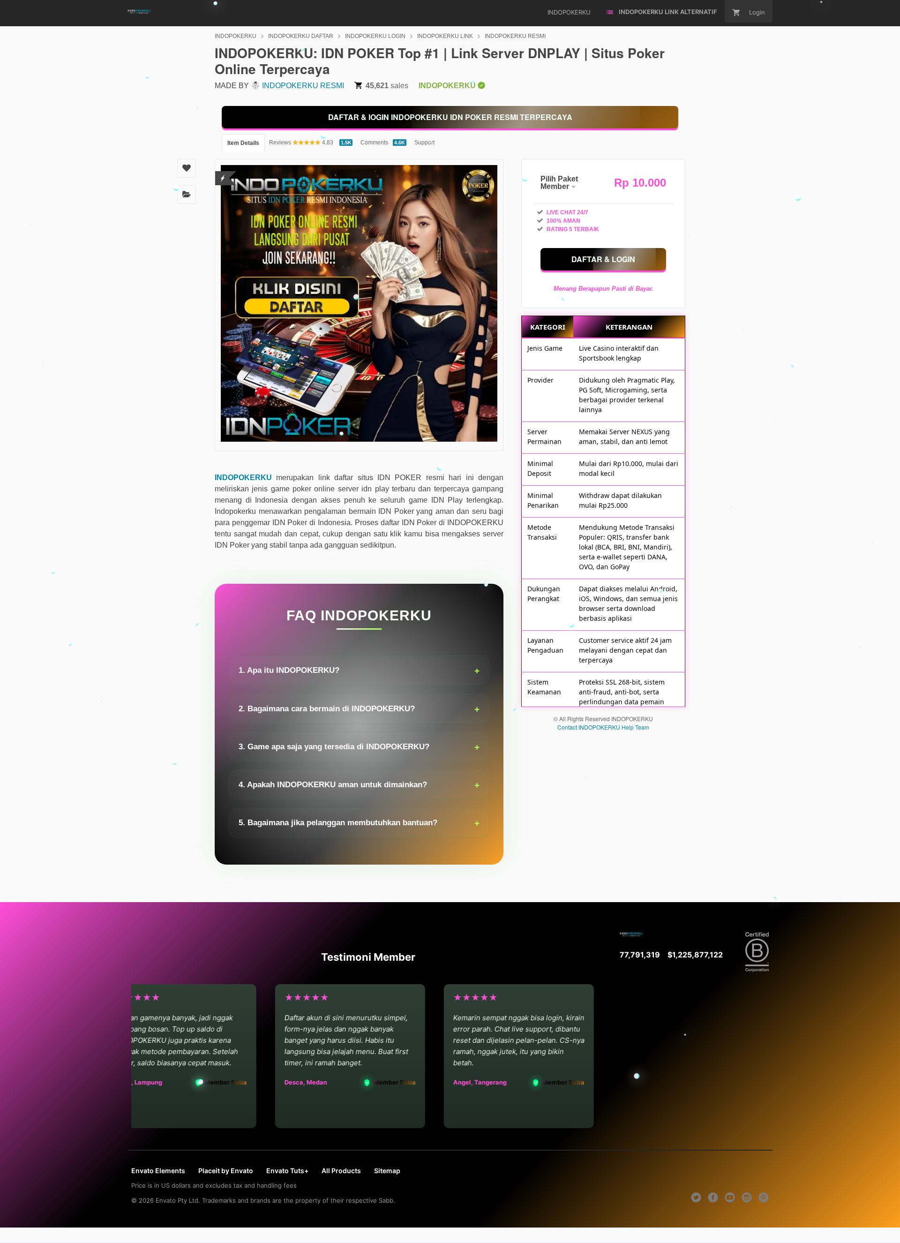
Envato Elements (158, 1171)
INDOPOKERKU (235, 36)
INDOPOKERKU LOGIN (375, 36)
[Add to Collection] (186, 194)
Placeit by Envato (225, 1171)
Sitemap (387, 1171)
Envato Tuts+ (287, 1171)
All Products (341, 1171)
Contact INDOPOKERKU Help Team (603, 727)
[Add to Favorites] (186, 168)
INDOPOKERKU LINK (445, 36)
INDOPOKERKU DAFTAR (300, 36)
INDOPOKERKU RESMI (515, 36)
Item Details (243, 143)
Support (424, 142)
